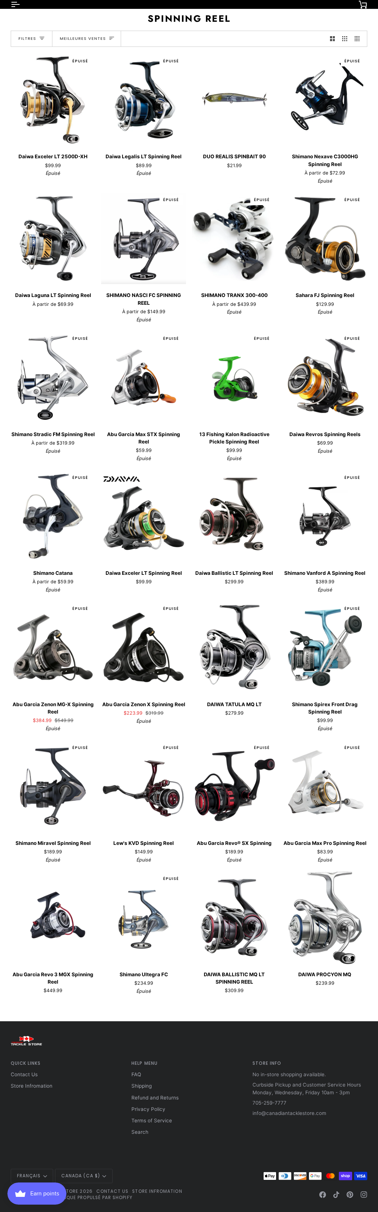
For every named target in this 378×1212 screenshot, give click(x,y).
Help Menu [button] (144, 1063)
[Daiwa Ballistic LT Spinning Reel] (234, 516)
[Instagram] (364, 1194)
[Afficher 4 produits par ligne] (359, 39)
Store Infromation (31, 1086)
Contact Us (24, 1074)
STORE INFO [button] (267, 1063)
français (29, 1176)
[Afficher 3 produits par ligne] (345, 39)
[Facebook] (322, 1194)
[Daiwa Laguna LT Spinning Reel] (53, 238)
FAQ (136, 1074)
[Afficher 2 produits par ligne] (332, 39)
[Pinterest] (350, 1194)
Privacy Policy (148, 1109)
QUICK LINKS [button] (26, 1063)
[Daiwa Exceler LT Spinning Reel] (143, 516)
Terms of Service (151, 1120)
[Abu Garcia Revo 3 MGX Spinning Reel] (53, 917)
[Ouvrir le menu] (22, 4)
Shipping (141, 1086)
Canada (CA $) (80, 1176)
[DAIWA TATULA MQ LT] (234, 647)
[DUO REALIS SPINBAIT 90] (234, 100)
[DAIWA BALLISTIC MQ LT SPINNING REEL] (234, 917)
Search (139, 1132)
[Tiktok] (336, 1194)
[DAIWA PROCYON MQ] (325, 917)
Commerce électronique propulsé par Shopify (72, 1198)
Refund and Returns (155, 1098)
